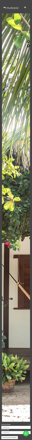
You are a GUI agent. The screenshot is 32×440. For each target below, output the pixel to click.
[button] (25, 7)
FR (28, 29)
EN (28, 32)
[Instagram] (28, 41)
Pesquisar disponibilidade (9, 437)
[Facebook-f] (28, 45)
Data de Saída (5, 429)
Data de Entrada (5, 424)
